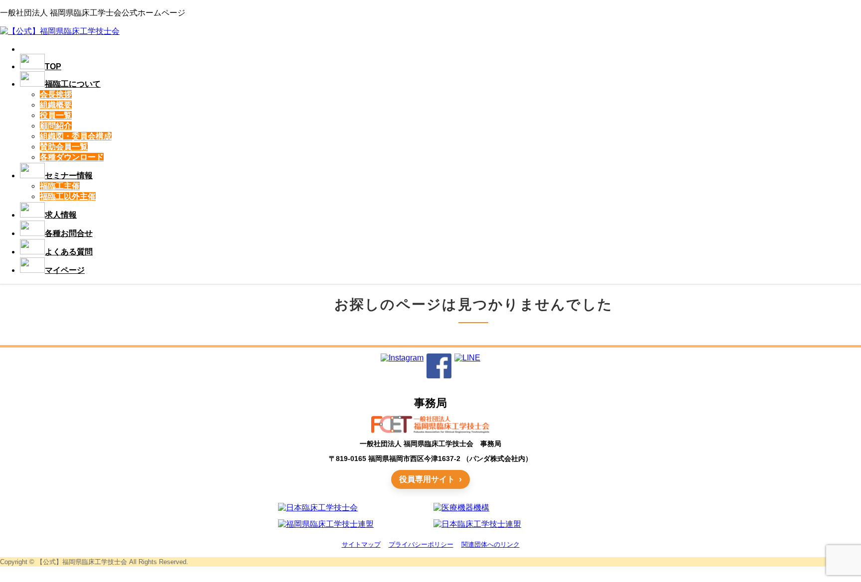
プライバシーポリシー (421, 544)
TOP (53, 66)
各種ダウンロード (72, 157)
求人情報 (61, 215)
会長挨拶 (56, 94)
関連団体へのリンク (490, 544)
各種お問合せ (69, 233)
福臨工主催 (60, 186)
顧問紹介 (56, 125)
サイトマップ (361, 544)
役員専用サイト (427, 479)
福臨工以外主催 (68, 196)
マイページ (65, 270)
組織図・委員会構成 (76, 136)
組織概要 (56, 105)
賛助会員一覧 (64, 146)
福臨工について (73, 84)
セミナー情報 (69, 175)
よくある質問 (69, 251)
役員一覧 (56, 115)
